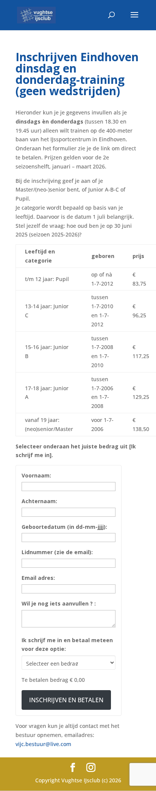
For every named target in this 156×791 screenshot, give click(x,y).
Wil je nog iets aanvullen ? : (59, 603)
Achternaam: (39, 501)
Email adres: (38, 577)
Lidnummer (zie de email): (57, 552)
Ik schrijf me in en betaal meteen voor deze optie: (67, 645)
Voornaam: (36, 475)
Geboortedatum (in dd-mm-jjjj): (64, 526)
